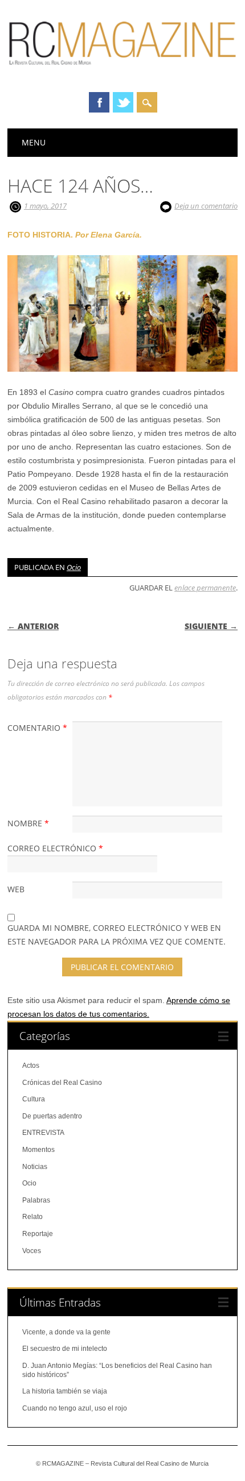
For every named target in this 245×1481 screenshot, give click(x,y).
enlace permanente (205, 588)
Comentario (37, 727)
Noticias (34, 1167)
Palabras (36, 1200)
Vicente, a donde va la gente (66, 1332)
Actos (30, 1066)
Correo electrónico (55, 848)
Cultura (33, 1099)
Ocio (74, 567)
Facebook (99, 102)
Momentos (38, 1150)
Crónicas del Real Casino (62, 1083)
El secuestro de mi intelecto (64, 1349)
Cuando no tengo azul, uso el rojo (74, 1408)
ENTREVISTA (43, 1133)
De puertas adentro (52, 1116)
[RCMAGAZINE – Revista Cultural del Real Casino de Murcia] (122, 71)
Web (15, 889)
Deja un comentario (206, 206)
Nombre (28, 823)
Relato (32, 1217)
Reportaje (37, 1234)
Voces (31, 1251)
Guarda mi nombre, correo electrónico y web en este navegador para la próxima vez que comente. (116, 934)
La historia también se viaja (64, 1391)
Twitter (123, 102)
